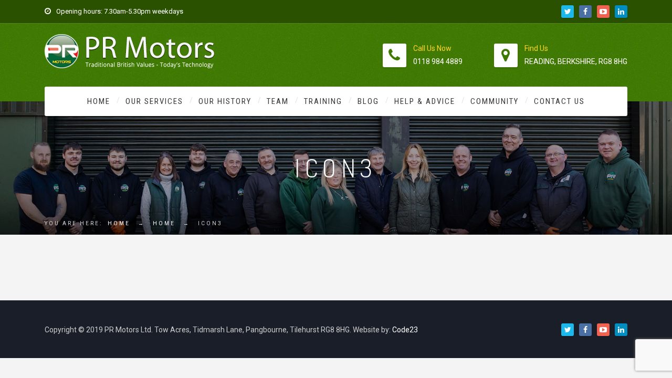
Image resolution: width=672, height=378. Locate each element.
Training (323, 101)
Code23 (405, 330)
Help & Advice (424, 101)
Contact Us (559, 101)
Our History (224, 101)
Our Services (154, 101)
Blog (368, 101)
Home (98, 101)
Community (494, 101)
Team (278, 101)
